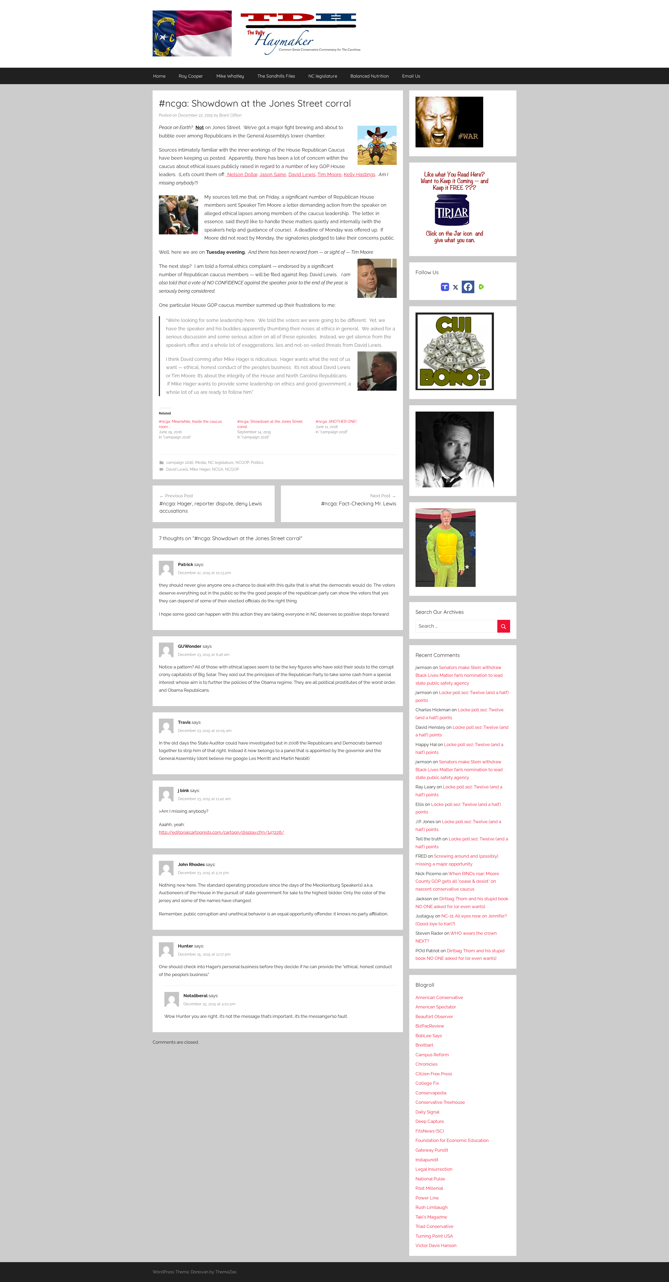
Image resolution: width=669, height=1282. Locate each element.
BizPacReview (430, 1026)
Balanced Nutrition (369, 76)
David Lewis (302, 174)
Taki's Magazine (431, 1217)
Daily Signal (428, 1111)
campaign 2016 (179, 462)
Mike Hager (200, 469)
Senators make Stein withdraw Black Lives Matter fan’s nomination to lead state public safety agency (459, 675)
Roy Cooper (191, 76)
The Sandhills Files (276, 76)
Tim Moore (330, 174)
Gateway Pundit (432, 1150)
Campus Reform (432, 1054)
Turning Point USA (434, 1236)
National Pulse (430, 1178)
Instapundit (427, 1159)
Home (159, 76)
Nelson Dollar (241, 174)
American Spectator (436, 1006)
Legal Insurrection (434, 1169)
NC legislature (322, 76)
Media (200, 462)
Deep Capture (430, 1121)
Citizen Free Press (434, 1073)
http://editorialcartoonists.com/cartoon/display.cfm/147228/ (221, 832)
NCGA (217, 469)
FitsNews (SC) (430, 1131)
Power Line (427, 1197)
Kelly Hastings (359, 174)
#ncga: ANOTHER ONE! (336, 421)
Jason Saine (272, 174)
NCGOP (242, 462)
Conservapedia (431, 1092)
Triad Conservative (434, 1226)
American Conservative (439, 997)
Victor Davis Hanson (436, 1245)
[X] (455, 286)
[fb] (468, 287)
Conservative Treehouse (440, 1102)
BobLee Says (429, 1035)
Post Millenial (429, 1188)
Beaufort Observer (434, 1016)
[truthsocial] (445, 286)
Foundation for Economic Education (452, 1140)
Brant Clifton (230, 115)
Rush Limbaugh (432, 1207)
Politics (257, 462)
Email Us (411, 76)
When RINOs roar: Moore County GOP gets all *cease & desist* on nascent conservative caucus (457, 881)
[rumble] (480, 286)
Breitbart (424, 1045)
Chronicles (426, 1064)
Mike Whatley (230, 76)
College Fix (427, 1083)
